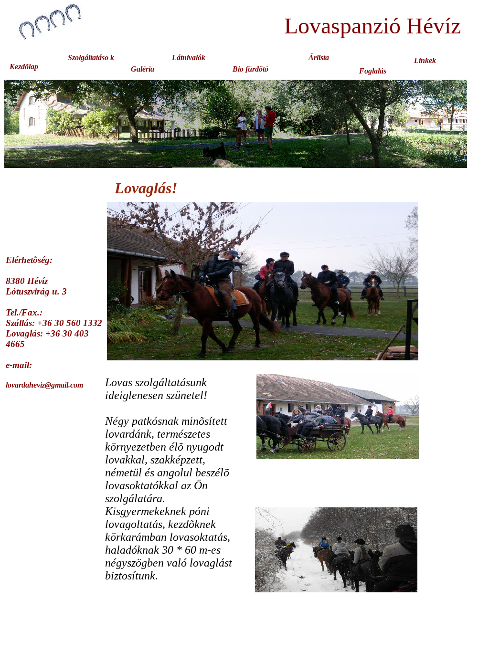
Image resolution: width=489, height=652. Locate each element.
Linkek (425, 60)
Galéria (142, 69)
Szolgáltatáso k (91, 57)
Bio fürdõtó (250, 69)
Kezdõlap (24, 67)
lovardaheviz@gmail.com (44, 385)
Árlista (318, 57)
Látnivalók (188, 57)
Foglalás (372, 71)
